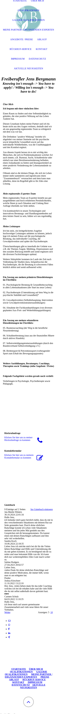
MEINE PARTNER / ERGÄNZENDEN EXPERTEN (28, 675)
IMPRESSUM (35, 682)
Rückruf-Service (21, 49)
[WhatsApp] (9, 625)
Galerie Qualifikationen (28, 20)
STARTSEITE (18, 669)
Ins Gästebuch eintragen (42, 509)
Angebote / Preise (21, 39)
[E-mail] (9, 620)
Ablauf (42, 39)
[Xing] (9, 637)
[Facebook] (9, 629)
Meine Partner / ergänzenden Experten (28, 29)
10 (51, 612)
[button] (28, 702)
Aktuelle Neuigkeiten (28, 68)
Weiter (7, 612)
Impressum (18, 59)
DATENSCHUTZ (21, 685)
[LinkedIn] (9, 633)
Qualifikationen (28, 10)
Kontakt (41, 49)
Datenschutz (37, 59)
